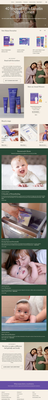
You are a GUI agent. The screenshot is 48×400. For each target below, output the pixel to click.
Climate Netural (20, 399)
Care (18, 395)
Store (18, 397)
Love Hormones (6, 288)
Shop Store (23, 145)
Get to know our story (11, 80)
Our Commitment (5, 393)
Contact (34, 393)
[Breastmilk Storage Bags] (36, 98)
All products (19, 393)
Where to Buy (35, 395)
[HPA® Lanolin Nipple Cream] (40, 41)
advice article (5, 191)
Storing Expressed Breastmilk (10, 241)
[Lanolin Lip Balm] (24, 41)
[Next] (46, 102)
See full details (35, 111)
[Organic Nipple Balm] (9, 41)
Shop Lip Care (42, 145)
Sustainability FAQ (6, 399)
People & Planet (5, 395)
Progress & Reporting (6, 397)
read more (36, 244)
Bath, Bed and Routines (8, 334)
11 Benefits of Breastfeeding (11, 194)
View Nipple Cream (23, 22)
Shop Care (4, 145)
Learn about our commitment (11, 366)
